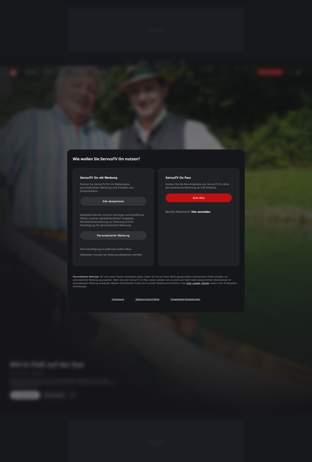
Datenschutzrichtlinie (147, 299)
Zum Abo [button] (199, 197)
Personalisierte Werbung (113, 235)
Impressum (118, 299)
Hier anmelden (200, 211)
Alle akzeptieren (113, 201)
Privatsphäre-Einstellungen (185, 299)
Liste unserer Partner (197, 283)
